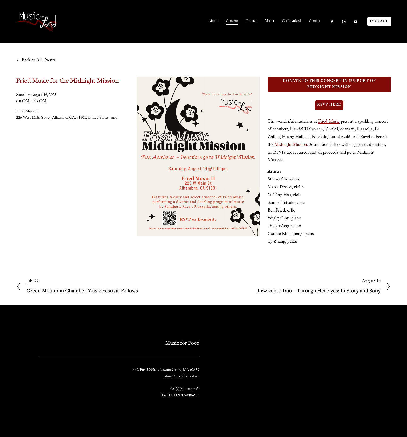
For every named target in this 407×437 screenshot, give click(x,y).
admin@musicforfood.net (181, 377)
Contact (314, 21)
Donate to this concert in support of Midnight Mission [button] (329, 84)
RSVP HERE (329, 105)
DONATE (379, 22)
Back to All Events (38, 60)
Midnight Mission (290, 145)
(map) (114, 118)
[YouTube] (356, 22)
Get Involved (291, 21)
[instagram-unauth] (344, 22)
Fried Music (329, 122)
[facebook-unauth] (332, 22)
